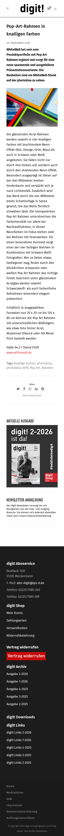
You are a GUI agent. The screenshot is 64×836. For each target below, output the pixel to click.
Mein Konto (14, 613)
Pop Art (35, 368)
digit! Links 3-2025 (18, 755)
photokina (44, 363)
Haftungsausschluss (20, 818)
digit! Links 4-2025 (18, 747)
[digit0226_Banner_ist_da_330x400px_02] (32, 456)
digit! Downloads (20, 717)
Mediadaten (14, 792)
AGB (9, 799)
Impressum (14, 805)
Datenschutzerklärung (39, 515)
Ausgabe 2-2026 (17, 674)
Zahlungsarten (16, 620)
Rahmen (47, 368)
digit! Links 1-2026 (18, 740)
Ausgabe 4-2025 (17, 689)
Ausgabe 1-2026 (17, 681)
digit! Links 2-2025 (18, 763)
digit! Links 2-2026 (18, 732)
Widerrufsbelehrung (20, 635)
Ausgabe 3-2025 (17, 696)
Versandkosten (16, 628)
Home (10, 786)
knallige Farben (24, 363)
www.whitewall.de (19, 352)
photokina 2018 (17, 368)
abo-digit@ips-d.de (30, 583)
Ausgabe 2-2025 (17, 704)
